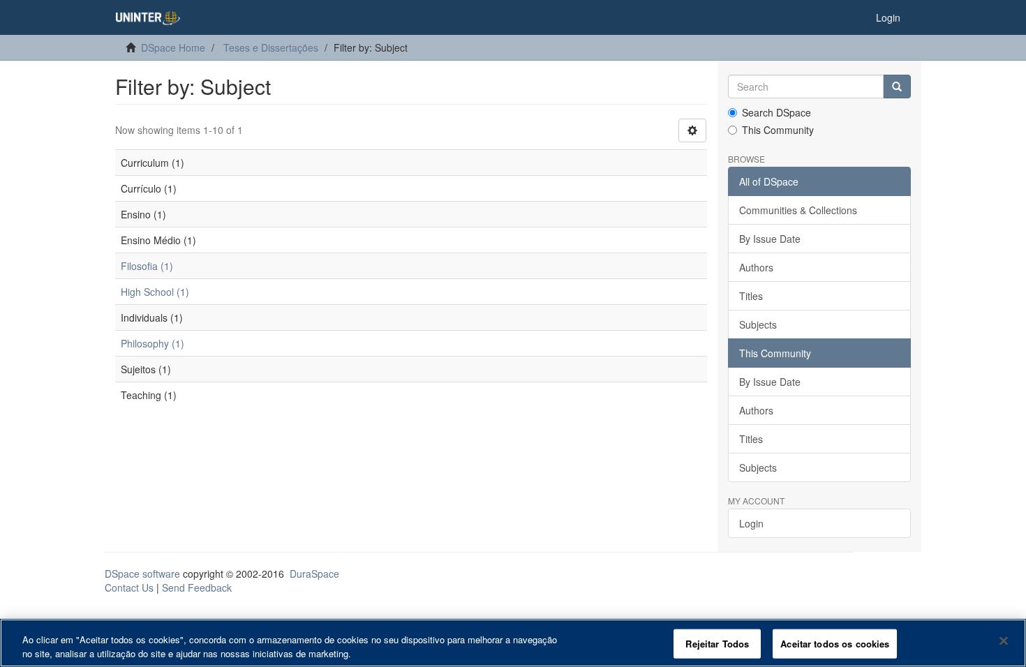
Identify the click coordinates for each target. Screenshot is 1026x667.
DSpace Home (173, 47)
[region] (513, 643)
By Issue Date (770, 239)
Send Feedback (197, 587)
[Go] (897, 86)
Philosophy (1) (152, 343)
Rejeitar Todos (717, 643)
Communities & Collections (798, 210)
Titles (751, 296)
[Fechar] (1003, 641)
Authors (756, 267)
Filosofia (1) (147, 266)
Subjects (758, 324)
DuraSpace (314, 573)
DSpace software (142, 573)
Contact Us (129, 587)
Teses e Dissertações (270, 47)
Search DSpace (776, 112)
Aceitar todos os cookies (834, 643)
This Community (778, 130)
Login (751, 523)
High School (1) (155, 292)
